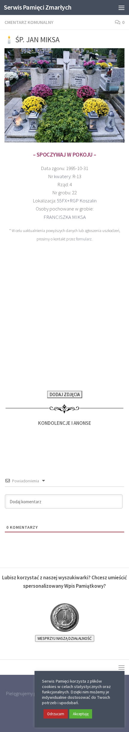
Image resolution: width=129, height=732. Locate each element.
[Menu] (121, 7)
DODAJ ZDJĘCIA (65, 394)
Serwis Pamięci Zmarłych (37, 7)
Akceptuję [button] (80, 713)
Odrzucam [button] (55, 713)
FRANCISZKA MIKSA (65, 217)
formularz (84, 239)
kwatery (62, 176)
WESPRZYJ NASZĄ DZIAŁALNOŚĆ (65, 638)
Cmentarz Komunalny (28, 22)
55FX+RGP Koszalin (77, 200)
